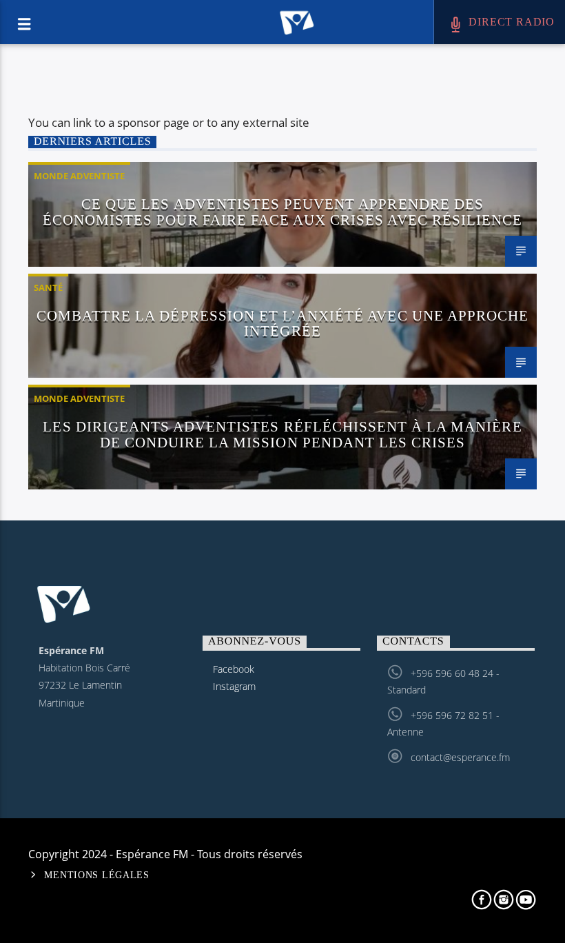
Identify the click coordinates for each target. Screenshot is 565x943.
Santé (48, 287)
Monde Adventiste (79, 176)
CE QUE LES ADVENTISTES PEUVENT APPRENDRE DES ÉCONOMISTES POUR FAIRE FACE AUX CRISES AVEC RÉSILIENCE (282, 211)
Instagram (234, 686)
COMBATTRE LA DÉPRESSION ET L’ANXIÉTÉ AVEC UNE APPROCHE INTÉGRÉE (282, 323)
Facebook (233, 669)
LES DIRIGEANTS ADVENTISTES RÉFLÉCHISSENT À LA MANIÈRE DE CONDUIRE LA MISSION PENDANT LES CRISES (282, 434)
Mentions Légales (97, 874)
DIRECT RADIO (510, 22)
